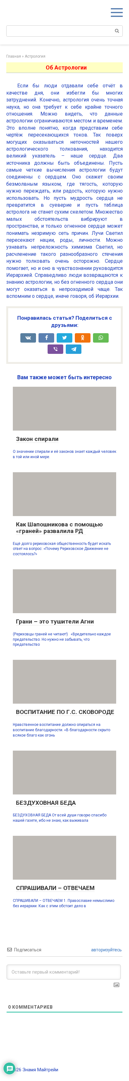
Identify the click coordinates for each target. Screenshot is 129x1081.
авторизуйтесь (106, 949)
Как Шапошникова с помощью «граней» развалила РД (59, 528)
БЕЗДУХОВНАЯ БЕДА (46, 802)
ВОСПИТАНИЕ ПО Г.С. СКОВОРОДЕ (65, 712)
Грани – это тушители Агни (55, 621)
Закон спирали (37, 438)
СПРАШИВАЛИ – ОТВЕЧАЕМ (55, 888)
